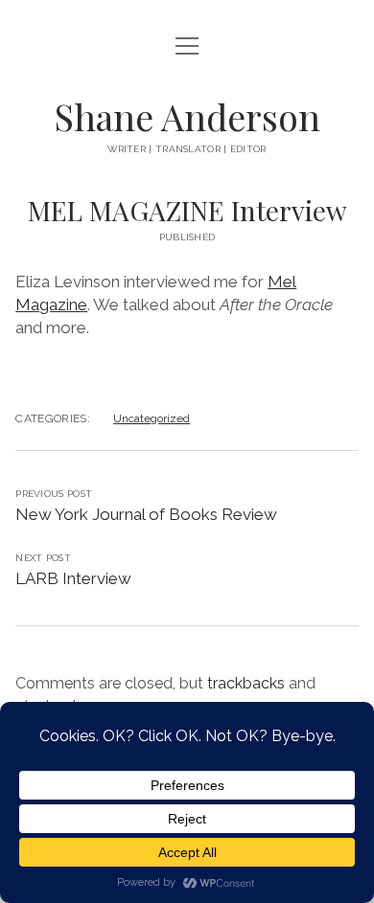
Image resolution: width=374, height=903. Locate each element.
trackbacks (246, 683)
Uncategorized (151, 418)
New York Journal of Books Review (146, 514)
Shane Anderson (187, 116)
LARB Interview (73, 578)
